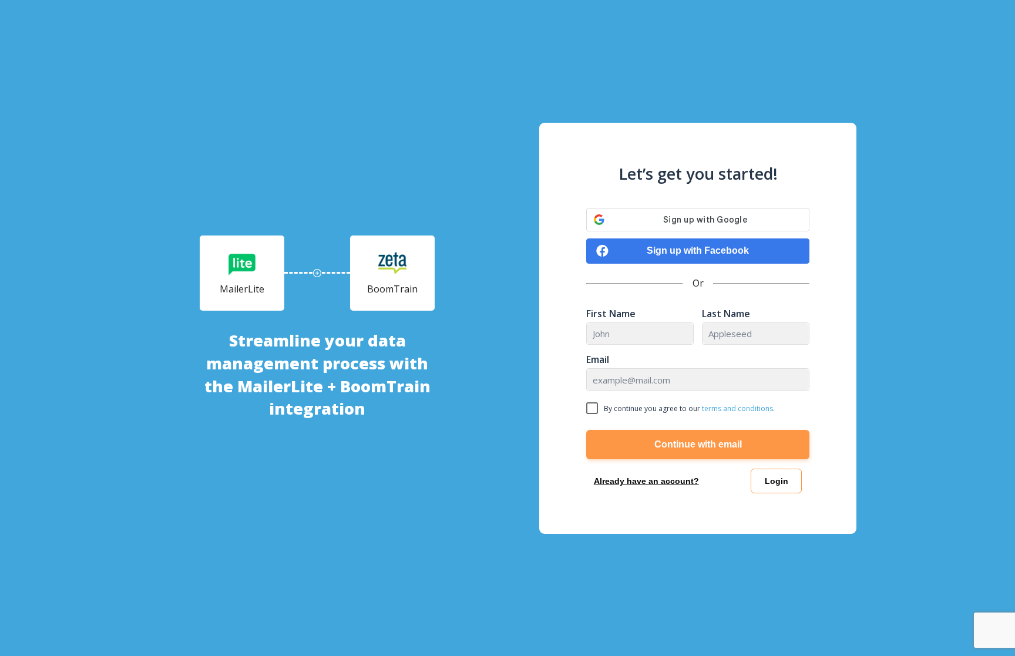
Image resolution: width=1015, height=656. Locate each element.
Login (776, 481)
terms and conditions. (738, 408)
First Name (611, 313)
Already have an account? (646, 481)
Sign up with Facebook (698, 250)
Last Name (726, 313)
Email (597, 359)
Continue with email (698, 444)
